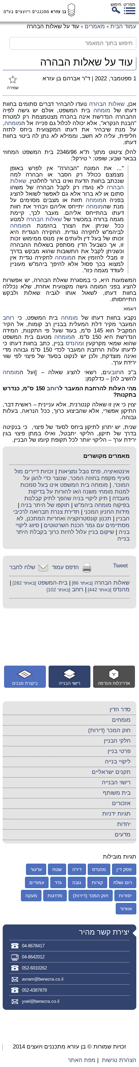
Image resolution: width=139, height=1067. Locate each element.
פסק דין (124, 869)
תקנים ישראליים (111, 772)
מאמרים (95, 26)
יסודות (125, 895)
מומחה (101, 110)
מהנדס (74, 343)
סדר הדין (120, 709)
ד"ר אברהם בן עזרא (66, 78)
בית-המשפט (52, 583)
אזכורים (121, 803)
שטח (57, 869)
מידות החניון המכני (107, 512)
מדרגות (55, 895)
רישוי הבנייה (116, 782)
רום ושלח (122, 882)
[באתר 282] (23, 583)
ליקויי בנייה (118, 761)
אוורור (126, 908)
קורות (97, 882)
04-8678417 (33, 945)
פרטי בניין (119, 751)
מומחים (121, 720)
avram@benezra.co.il (42, 979)
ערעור (36, 869)
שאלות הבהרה (106, 104)
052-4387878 (34, 990)
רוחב (8, 318)
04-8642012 (33, 956)
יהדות (124, 824)
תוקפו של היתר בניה (45, 505)
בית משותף (117, 793)
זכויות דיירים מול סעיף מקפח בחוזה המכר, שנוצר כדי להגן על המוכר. (72, 478)
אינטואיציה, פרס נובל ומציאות (94, 471)
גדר (58, 882)
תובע (114, 372)
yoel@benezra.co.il (40, 1001)
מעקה (31, 895)
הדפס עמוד (65, 567)
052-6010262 (34, 968)
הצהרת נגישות (119, 1060)
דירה (77, 869)
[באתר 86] (82, 583)
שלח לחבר (22, 567)
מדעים (123, 834)
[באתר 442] (98, 589)
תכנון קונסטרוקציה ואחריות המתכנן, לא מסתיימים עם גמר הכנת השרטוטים (73, 521)
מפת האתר (81, 1060)
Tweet (120, 565)
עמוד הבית (123, 26)
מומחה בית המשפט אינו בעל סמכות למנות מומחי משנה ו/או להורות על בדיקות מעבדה (75, 492)
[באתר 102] (58, 589)
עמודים (36, 882)
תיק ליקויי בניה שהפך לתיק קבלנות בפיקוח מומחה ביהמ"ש (77, 501)
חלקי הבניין (117, 741)
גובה (76, 882)
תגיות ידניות (116, 814)
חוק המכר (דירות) (109, 730)
